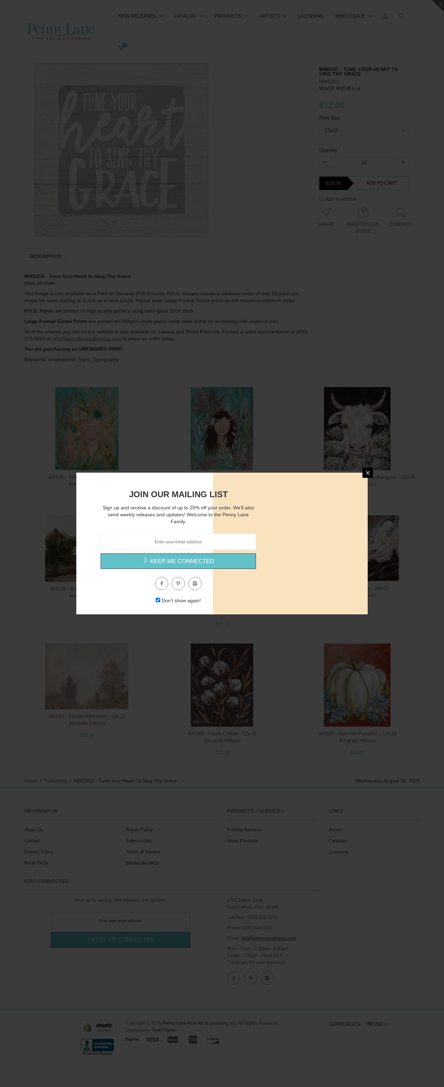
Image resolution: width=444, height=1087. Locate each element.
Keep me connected (181, 561)
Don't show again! (181, 600)
